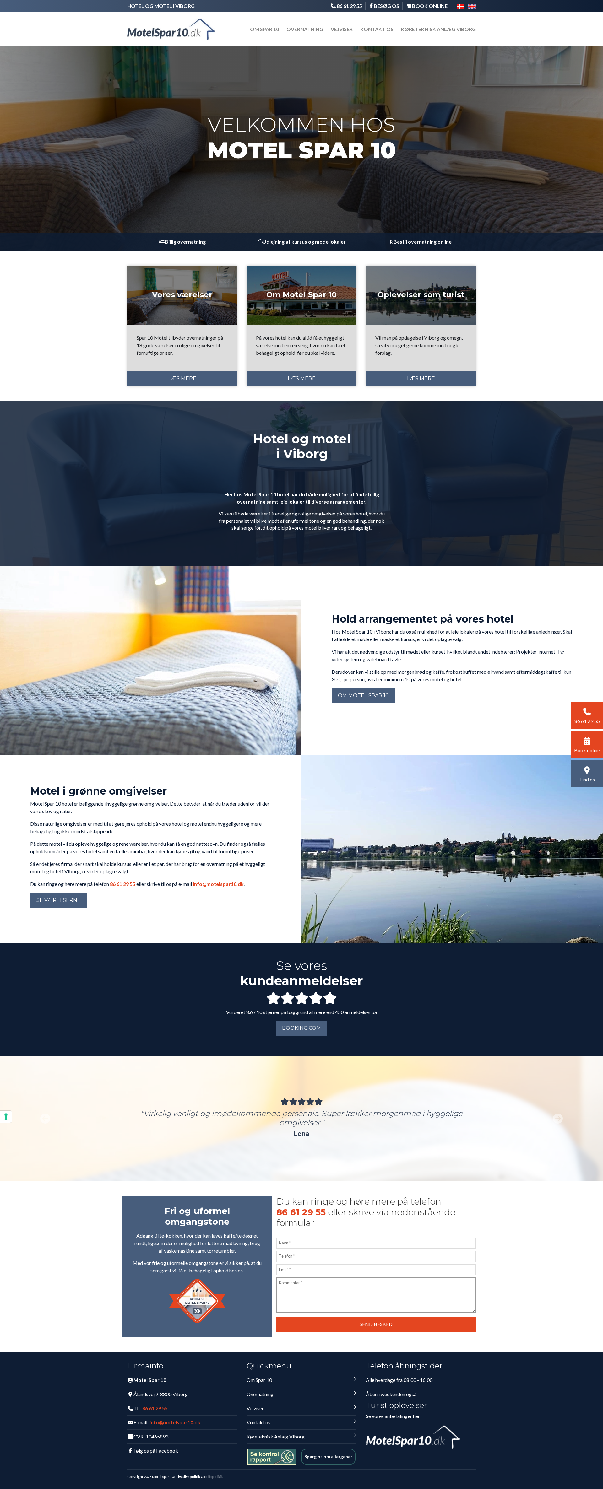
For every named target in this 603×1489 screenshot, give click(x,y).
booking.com (301, 1028)
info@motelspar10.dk (218, 884)
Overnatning (304, 29)
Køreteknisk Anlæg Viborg (438, 29)
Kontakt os (377, 29)
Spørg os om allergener (328, 1456)
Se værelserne (58, 900)
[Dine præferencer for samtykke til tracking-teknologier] (6, 1117)
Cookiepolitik (212, 1477)
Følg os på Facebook (155, 1451)
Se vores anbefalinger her (393, 1416)
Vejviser (342, 29)
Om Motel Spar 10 (363, 696)
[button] (45, 1118)
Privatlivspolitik (187, 1477)
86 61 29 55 (122, 884)
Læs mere (182, 378)
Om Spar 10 (264, 29)
